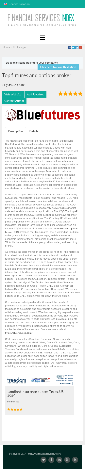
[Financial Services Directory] (42, 20)
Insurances (13, 401)
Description (15, 131)
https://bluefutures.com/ (18, 332)
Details (33, 131)
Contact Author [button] (14, 100)
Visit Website (12, 94)
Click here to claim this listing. (58, 67)
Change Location (19, 4)
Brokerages (19, 47)
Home (6, 47)
